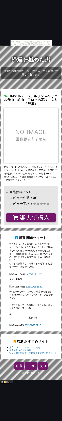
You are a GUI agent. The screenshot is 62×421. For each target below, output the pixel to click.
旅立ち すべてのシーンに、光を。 (25, 347)
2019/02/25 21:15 (33, 325)
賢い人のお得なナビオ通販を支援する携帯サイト (33, 353)
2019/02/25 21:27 (33, 274)
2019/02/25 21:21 (34, 286)
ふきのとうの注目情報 (20, 350)
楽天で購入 (33, 217)
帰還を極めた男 (31, 59)
